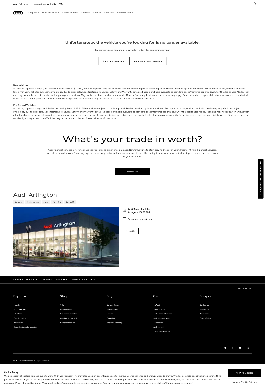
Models (17, 305)
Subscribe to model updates (25, 327)
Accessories (158, 323)
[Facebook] (225, 348)
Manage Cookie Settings (244, 382)
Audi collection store (161, 318)
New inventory (66, 309)
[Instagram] (248, 348)
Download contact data (140, 219)
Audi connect (158, 327)
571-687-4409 (55, 3)
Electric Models (20, 318)
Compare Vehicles (67, 323)
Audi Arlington (21, 3)
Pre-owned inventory (68, 314)
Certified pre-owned (68, 318)
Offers (62, 305)
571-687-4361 (58, 279)
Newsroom (204, 314)
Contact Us (204, 305)
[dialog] (132, 377)
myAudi (156, 305)
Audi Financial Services (162, 314)
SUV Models (18, 314)
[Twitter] (232, 348)
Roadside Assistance (161, 331)
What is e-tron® (20, 309)
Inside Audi (18, 323)
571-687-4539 (87, 279)
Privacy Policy (205, 318)
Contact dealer (113, 305)
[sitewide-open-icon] (255, 4)
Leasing (110, 314)
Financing (111, 318)
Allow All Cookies (244, 373)
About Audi (204, 309)
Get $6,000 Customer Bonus (260, 179)
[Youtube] (240, 348)
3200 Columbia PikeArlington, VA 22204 (139, 211)
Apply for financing (114, 323)
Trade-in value (112, 309)
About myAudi (159, 309)
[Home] (18, 12)
